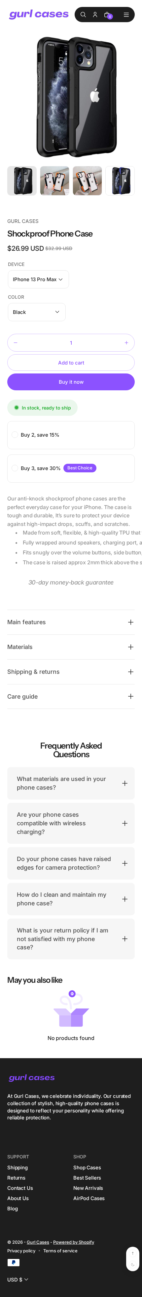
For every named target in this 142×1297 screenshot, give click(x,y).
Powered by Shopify (73, 1242)
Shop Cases (87, 1167)
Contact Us (20, 1188)
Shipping (17, 1167)
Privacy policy (21, 1250)
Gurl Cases (38, 1242)
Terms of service (60, 1250)
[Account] (95, 15)
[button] (38, 279)
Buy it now (71, 382)
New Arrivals (88, 1188)
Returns (16, 1178)
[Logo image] (39, 15)
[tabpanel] (23, 182)
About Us (18, 1198)
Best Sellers (87, 1178)
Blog (12, 1208)
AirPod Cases (89, 1198)
